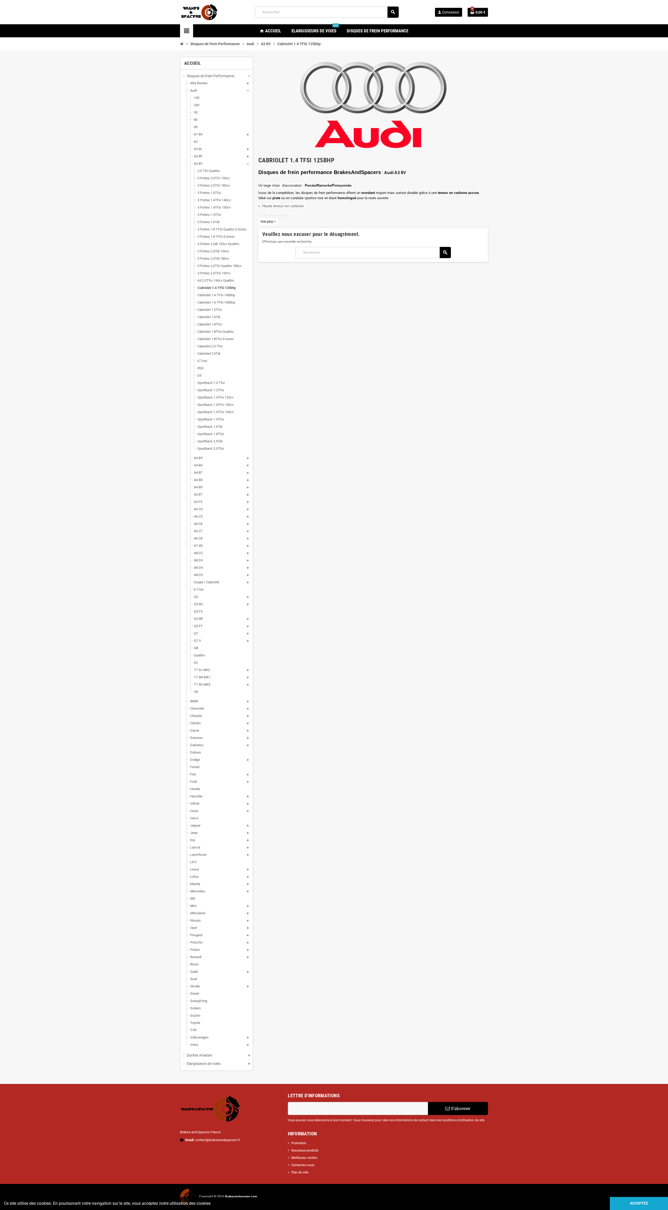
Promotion (298, 1143)
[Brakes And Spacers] (199, 12)
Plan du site (299, 1172)
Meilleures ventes (304, 1158)
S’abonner (460, 1108)
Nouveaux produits (305, 1150)
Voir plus (268, 221)
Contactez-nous (302, 1165)
